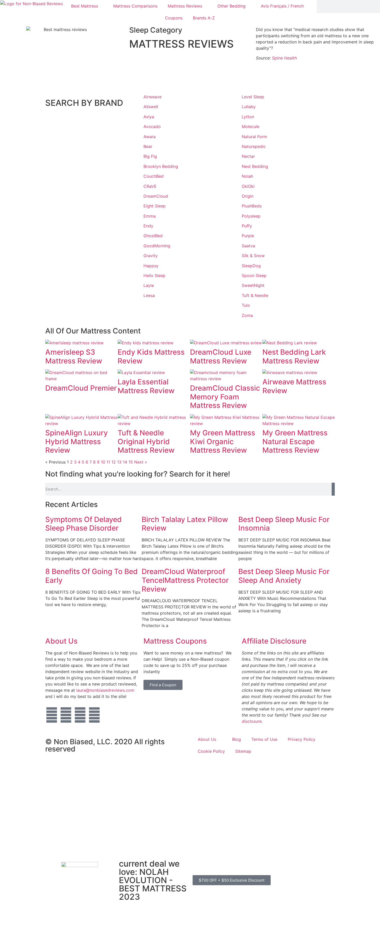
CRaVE (150, 186)
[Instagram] (94, 715)
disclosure (252, 721)
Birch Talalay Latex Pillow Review (185, 524)
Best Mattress (84, 6)
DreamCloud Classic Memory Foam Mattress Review (225, 397)
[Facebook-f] (65, 715)
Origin (247, 196)
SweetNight (253, 285)
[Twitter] (51, 715)
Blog (236, 739)
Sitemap (243, 751)
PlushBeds (252, 205)
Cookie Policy (211, 751)
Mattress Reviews (185, 6)
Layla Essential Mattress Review (146, 386)
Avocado (152, 126)
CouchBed (153, 176)
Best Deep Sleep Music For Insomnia (284, 524)
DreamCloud (155, 196)
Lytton (248, 116)
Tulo (246, 305)
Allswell (150, 106)
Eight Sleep (154, 205)
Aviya (148, 116)
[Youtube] (80, 715)
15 (130, 462)
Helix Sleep (154, 275)
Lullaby (249, 106)
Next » (140, 462)
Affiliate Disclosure (274, 641)
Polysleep (251, 216)
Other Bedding (231, 6)
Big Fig (150, 156)
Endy (148, 225)
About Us (61, 641)
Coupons (174, 17)
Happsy (150, 265)
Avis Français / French (282, 6)
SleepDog (251, 265)
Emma (149, 216)
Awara (149, 136)
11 (108, 462)
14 (125, 462)
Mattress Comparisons (135, 6)
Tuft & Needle (255, 295)
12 (113, 462)
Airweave (152, 96)
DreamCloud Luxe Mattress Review (220, 356)
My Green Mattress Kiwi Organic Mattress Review (222, 441)
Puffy (247, 225)
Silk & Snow (253, 255)
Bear (147, 146)
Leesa (149, 295)
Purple (248, 235)
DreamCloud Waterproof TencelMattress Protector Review (185, 580)
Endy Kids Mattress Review (151, 356)
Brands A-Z (204, 17)
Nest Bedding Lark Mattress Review (294, 356)
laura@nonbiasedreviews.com (105, 690)
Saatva (248, 245)
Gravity (150, 255)
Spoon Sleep (254, 275)
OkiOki (248, 186)
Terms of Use (264, 739)
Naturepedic (254, 146)
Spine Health (284, 58)
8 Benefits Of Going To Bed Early (91, 576)
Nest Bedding (255, 166)
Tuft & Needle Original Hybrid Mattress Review (146, 441)
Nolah (247, 176)
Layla (148, 285)
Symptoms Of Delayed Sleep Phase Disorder (83, 524)
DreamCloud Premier (81, 388)
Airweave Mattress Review (294, 386)
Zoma (247, 315)
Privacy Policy (301, 739)
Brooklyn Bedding (160, 166)
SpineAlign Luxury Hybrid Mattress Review (76, 441)
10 (103, 462)
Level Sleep (253, 96)
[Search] (333, 489)
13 (119, 462)
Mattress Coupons (175, 641)
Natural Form (254, 136)
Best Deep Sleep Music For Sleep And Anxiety (284, 576)
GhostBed (153, 235)
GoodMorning (156, 245)
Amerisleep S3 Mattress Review (73, 356)
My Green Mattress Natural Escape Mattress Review (295, 441)
